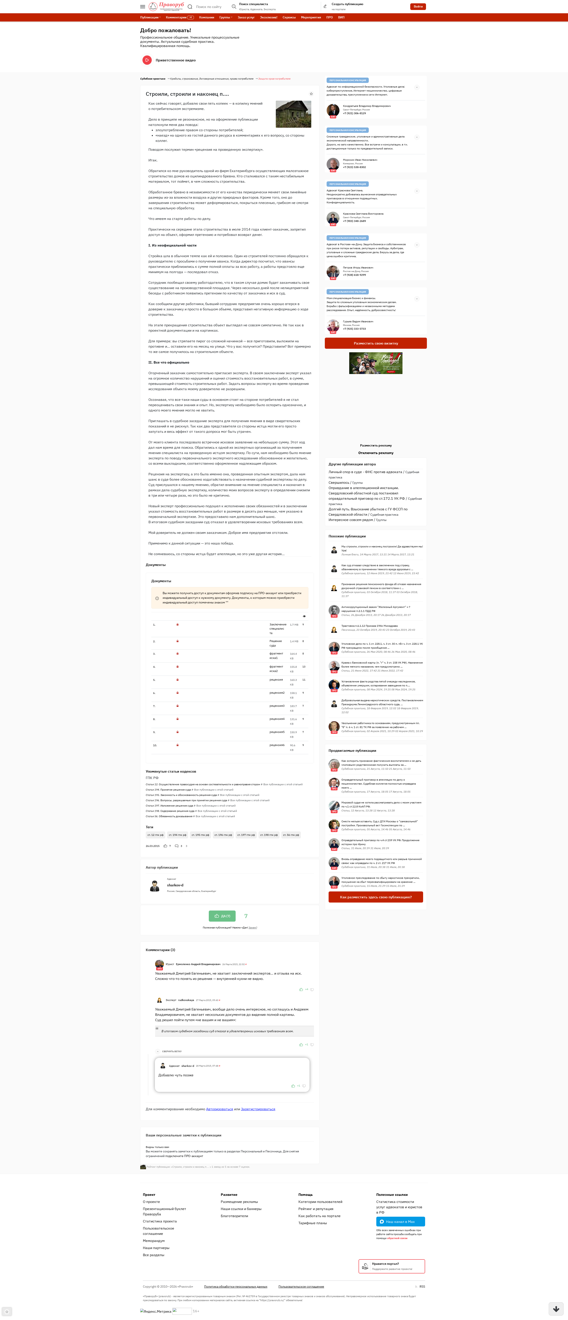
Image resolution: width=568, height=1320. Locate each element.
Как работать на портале (319, 1216)
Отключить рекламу (376, 452)
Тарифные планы (312, 1223)
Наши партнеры (156, 1248)
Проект (149, 1194)
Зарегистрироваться (258, 1109)
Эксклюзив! (268, 17)
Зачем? (253, 927)
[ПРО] (159, 963)
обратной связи (397, 1238)
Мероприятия (311, 17)
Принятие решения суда (168, 789)
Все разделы (153, 1255)
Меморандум (154, 1240)
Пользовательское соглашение (158, 1231)
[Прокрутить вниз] (556, 1309)
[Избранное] (311, 93)
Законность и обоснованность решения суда (181, 795)
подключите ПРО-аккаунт (184, 1156)
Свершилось (339, 482)
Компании (206, 17)
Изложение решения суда (169, 805)
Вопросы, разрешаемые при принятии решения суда (186, 800)
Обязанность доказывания (169, 816)
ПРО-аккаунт (267, 593)
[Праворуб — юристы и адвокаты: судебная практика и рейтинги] (166, 6)
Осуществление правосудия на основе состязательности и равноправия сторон (203, 784)
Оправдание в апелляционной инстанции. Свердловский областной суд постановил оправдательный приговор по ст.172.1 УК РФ (367, 493)
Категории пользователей (320, 1201)
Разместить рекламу (376, 445)
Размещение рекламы (239, 1201)
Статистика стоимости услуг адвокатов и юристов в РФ (399, 1206)
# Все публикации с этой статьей (282, 784)
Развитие (229, 1194)
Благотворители (234, 1216)
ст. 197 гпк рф (246, 834)
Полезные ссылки (392, 1194)
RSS (422, 1287)
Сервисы (289, 17)
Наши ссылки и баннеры (241, 1208)
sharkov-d (175, 885)
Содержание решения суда (170, 811)
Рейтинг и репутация (315, 1208)
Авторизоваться (219, 1109)
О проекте (151, 1201)
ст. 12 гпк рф (156, 834)
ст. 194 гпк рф (177, 834)
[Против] (312, 989)
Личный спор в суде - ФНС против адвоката (365, 472)
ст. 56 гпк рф (291, 834)
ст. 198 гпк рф (269, 834)
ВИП (341, 17)
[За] (301, 989)
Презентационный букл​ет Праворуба (164, 1211)
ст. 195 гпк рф (200, 834)
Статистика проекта (160, 1221)
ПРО (329, 17)
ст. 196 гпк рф (223, 834)
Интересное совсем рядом (351, 519)
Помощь (305, 1194)
